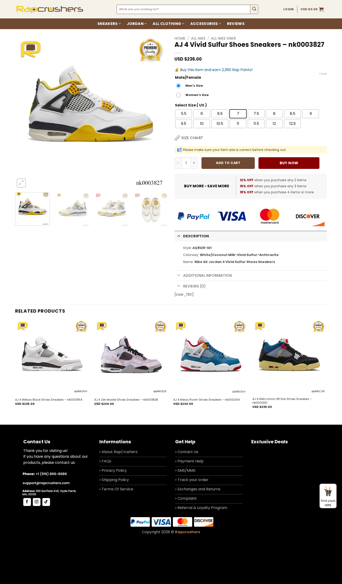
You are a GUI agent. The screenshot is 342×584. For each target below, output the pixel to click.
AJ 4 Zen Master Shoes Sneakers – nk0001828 (126, 400)
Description (196, 236)
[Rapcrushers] (50, 9)
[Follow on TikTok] (46, 502)
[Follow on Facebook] (27, 502)
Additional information (207, 275)
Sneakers (107, 23)
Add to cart (228, 163)
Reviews (236, 23)
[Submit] (254, 9)
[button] (312, 9)
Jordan (135, 23)
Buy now (289, 163)
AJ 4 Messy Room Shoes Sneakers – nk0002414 (206, 400)
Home (179, 38)
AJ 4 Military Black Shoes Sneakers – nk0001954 (48, 400)
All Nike (198, 38)
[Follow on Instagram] (36, 502)
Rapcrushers (187, 532)
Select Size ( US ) (191, 105)
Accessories (204, 23)
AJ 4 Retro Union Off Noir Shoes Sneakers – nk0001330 (282, 400)
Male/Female (188, 78)
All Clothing (167, 23)
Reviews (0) (194, 286)
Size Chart (192, 137)
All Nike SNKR (223, 38)
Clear (323, 73)
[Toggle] (178, 235)
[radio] (190, 85)
